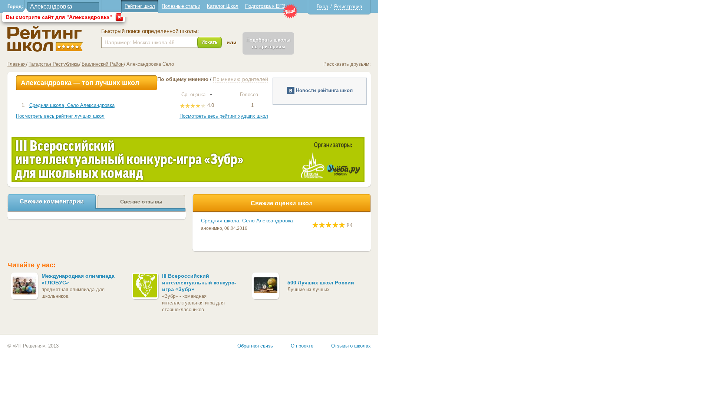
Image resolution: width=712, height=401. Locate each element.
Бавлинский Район (102, 64)
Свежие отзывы (141, 202)
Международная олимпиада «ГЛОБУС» (78, 279)
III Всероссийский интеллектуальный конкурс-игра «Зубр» (199, 282)
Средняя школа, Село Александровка (72, 105)
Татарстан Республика (54, 64)
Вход (322, 6)
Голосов (250, 94)
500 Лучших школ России (320, 283)
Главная (16, 64)
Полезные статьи (181, 6)
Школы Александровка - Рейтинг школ (45, 39)
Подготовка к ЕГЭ (265, 6)
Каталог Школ (222, 6)
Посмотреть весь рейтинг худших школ (223, 116)
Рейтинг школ (140, 6)
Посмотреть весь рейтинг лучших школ (60, 116)
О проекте (302, 346)
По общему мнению (182, 79)
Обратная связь (255, 346)
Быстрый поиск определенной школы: (150, 31)
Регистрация (348, 6)
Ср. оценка (194, 94)
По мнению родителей (240, 79)
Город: (15, 6)
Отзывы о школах (351, 346)
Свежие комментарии (52, 201)
